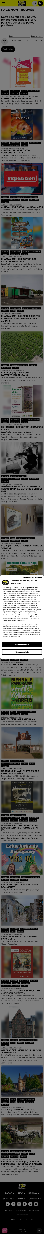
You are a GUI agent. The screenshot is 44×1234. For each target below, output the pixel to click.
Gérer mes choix (22, 652)
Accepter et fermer (22, 644)
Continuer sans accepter (32, 577)
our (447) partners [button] (13, 588)
